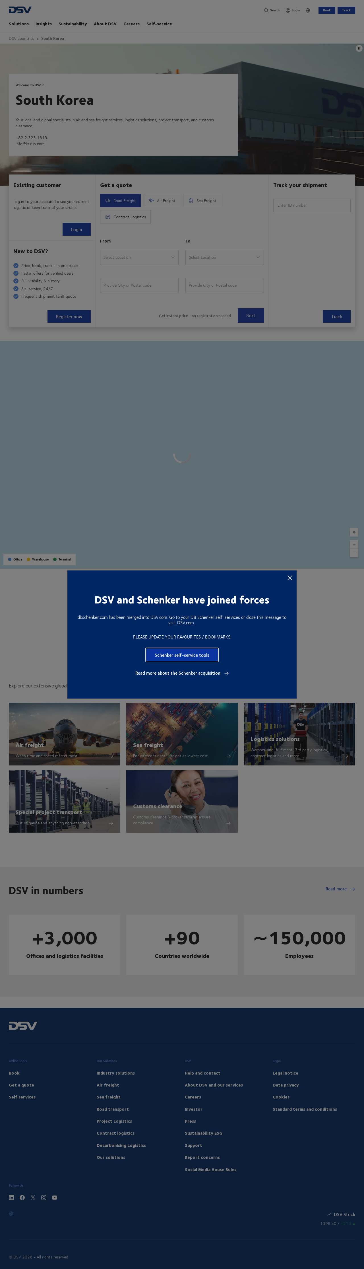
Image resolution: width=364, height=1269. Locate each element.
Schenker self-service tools (182, 655)
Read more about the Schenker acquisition (178, 672)
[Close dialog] (290, 577)
